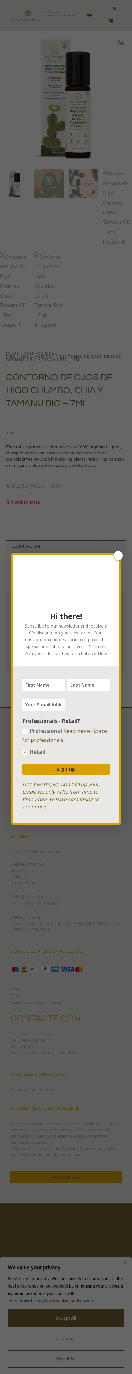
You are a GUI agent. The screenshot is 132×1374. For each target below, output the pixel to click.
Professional (64, 735)
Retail (37, 751)
